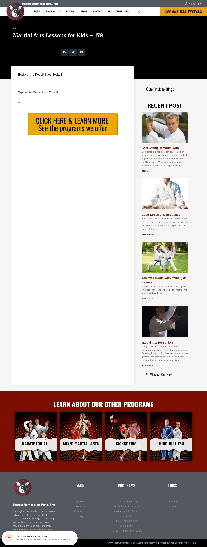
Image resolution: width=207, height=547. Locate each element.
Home (37, 11)
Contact (97, 11)
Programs (51, 11)
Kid (14, 28)
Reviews (70, 11)
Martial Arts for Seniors (158, 342)
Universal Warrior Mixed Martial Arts (40, 3)
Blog (137, 11)
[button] (64, 52)
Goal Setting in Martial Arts (160, 148)
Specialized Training (118, 11)
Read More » (147, 171)
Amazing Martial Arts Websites (182, 543)
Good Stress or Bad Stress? (161, 214)
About (84, 11)
